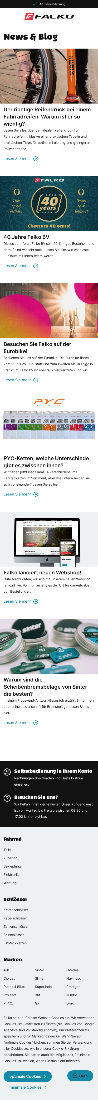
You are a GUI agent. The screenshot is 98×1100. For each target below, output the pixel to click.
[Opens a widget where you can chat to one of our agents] (80, 1076)
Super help (43, 987)
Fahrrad (13, 839)
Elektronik (11, 875)
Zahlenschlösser (16, 926)
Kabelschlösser (15, 918)
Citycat (9, 978)
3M (37, 995)
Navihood (73, 978)
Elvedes (72, 970)
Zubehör (10, 858)
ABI (6, 970)
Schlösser (15, 899)
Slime (39, 978)
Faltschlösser (14, 935)
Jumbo (71, 995)
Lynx (70, 1003)
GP (37, 1003)
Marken (13, 959)
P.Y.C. (8, 1003)
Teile (7, 850)
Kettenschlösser (16, 910)
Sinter (39, 970)
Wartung (10, 883)
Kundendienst (82, 804)
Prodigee (73, 987)
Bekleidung (12, 866)
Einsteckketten (15, 943)
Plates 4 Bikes (14, 987)
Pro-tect (10, 995)
